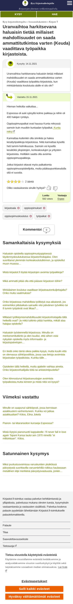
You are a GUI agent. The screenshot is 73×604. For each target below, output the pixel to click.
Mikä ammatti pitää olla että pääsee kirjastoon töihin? (32, 280)
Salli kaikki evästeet (34, 589)
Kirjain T (53, 21)
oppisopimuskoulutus (16, 216)
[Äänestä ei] (55, 188)
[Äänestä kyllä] (49, 187)
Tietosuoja (8, 545)
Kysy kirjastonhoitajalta (14, 21)
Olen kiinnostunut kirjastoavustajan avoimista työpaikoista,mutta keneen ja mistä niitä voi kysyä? (31, 380)
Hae (55, 14)
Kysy (18, 14)
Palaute (7, 525)
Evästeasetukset (34, 581)
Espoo (61, 198)
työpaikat (41, 216)
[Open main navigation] (69, 3)
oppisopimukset (33, 207)
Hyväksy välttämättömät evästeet (34, 596)
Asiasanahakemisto (37, 21)
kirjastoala (10, 207)
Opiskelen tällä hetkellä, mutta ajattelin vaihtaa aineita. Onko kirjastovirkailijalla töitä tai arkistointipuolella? (33, 368)
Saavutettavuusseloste (15, 539)
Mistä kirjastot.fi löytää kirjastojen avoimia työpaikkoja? (33, 272)
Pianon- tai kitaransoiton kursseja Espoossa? (28, 423)
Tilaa (5, 532)
